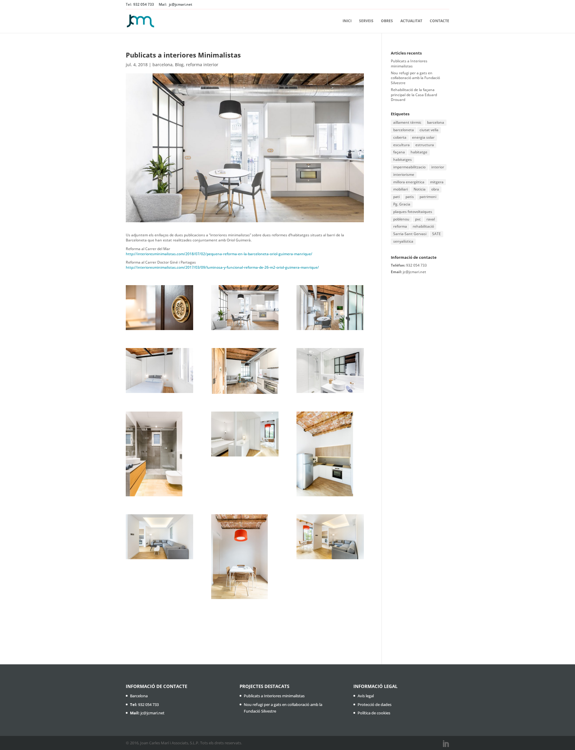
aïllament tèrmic (407, 122)
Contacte (439, 21)
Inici (347, 21)
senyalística (403, 241)
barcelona (162, 64)
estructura (424, 144)
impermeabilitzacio (409, 167)
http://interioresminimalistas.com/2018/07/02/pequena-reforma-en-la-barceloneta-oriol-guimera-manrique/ (219, 253)
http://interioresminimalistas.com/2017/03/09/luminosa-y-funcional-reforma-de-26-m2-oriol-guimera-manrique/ (222, 267)
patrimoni (428, 196)
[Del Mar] (159, 454)
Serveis (366, 21)
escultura (401, 144)
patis (409, 196)
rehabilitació (423, 226)
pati (396, 196)
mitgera (437, 182)
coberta (399, 137)
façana (399, 152)
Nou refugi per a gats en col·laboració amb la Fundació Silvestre (415, 78)
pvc (418, 219)
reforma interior (202, 64)
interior (437, 167)
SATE (436, 233)
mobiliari (400, 189)
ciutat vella (429, 129)
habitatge (419, 152)
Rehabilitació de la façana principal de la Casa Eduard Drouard (414, 94)
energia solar (423, 137)
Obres (387, 21)
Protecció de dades (374, 704)
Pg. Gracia (401, 204)
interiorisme (403, 174)
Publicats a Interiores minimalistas (409, 63)
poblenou (401, 219)
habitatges (402, 159)
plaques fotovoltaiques (412, 211)
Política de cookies (374, 713)
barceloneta (403, 129)
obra (435, 189)
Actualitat (411, 21)
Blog (179, 64)
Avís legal (366, 695)
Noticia (420, 189)
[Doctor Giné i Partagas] (159, 307)
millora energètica (408, 182)
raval (430, 219)
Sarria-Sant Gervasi (409, 233)
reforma (400, 226)
